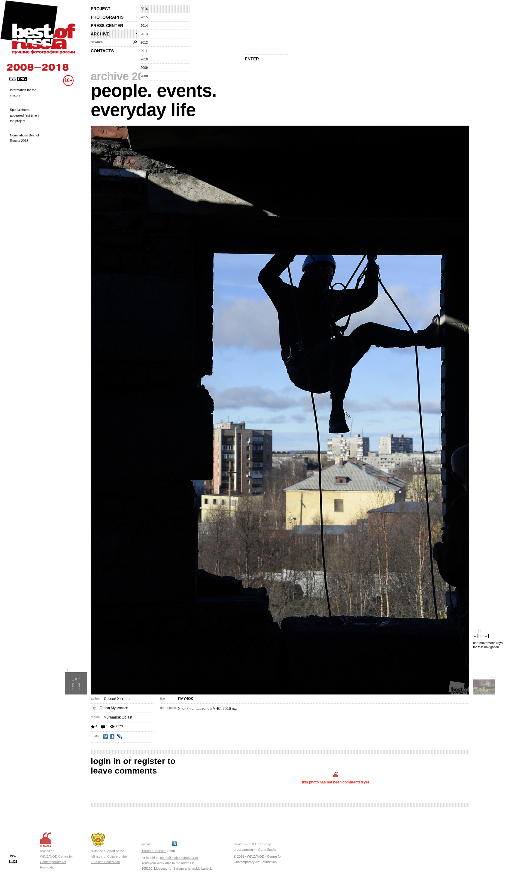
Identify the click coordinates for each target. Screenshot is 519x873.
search (97, 42)
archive (100, 34)
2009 (144, 67)
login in (106, 761)
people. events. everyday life (154, 100)
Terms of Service (153, 851)
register (149, 761)
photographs (107, 17)
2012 (144, 42)
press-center (107, 25)
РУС (12, 79)
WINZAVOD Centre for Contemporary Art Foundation (56, 862)
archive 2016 (123, 76)
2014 (144, 25)
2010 (144, 59)
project (101, 8)
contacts (102, 50)
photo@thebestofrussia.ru (179, 857)
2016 (144, 9)
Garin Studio (267, 849)
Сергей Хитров (116, 699)
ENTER (252, 58)
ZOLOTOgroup (259, 844)
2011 (144, 51)
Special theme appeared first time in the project (25, 115)
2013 (144, 34)
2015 (144, 17)
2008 (144, 76)
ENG (22, 79)
